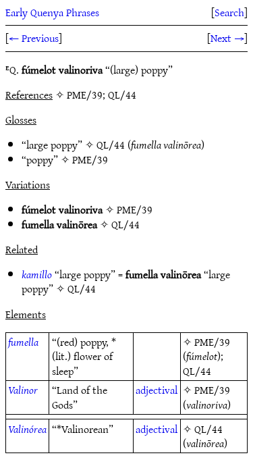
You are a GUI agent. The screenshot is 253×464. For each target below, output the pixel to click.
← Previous (34, 37)
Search (229, 12)
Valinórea (27, 428)
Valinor (23, 389)
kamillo (37, 274)
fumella (23, 341)
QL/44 (110, 144)
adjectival (156, 389)
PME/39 (90, 159)
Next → (227, 37)
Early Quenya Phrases (52, 12)
